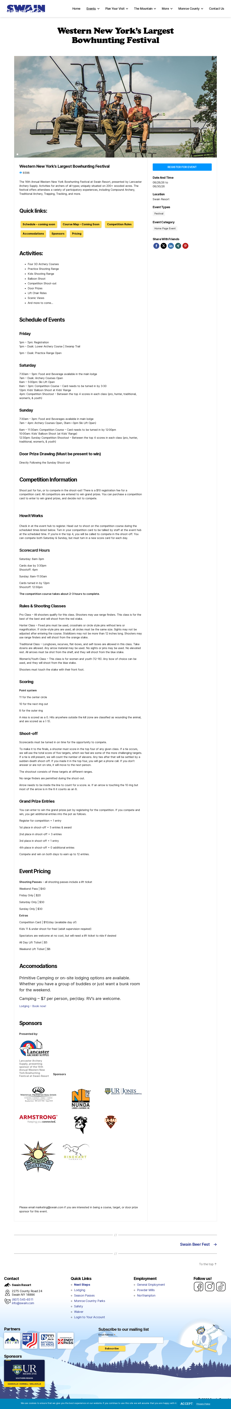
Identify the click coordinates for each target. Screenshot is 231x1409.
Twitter (164, 246)
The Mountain (143, 8)
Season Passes (84, 1295)
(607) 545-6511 (22, 1299)
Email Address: (106, 1335)
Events (91, 8)
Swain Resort (161, 199)
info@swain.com (23, 1303)
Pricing (76, 233)
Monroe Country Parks (89, 1301)
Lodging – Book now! (32, 1006)
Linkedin (171, 246)
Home (76, 8)
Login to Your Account (89, 1317)
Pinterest (185, 246)
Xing (178, 246)
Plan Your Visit (115, 8)
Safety (78, 1306)
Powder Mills (146, 1290)
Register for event (182, 167)
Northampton (146, 1295)
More (165, 8)
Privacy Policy (203, 1403)
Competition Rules (119, 224)
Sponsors (58, 233)
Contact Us (216, 8)
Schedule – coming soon (39, 224)
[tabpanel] (115, 107)
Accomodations (33, 233)
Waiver (78, 1311)
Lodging (79, 1290)
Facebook (156, 246)
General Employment (151, 1284)
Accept (186, 1403)
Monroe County (189, 8)
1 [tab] (17, 154)
